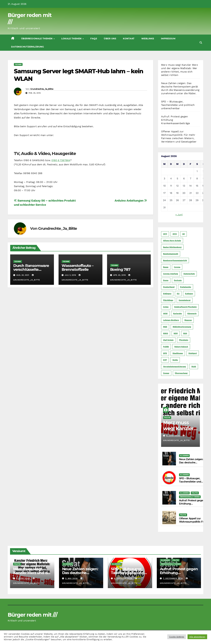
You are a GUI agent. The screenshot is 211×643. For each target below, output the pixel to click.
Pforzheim (183, 340)
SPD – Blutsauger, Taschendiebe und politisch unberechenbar (178, 105)
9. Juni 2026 (173, 436)
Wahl (193, 366)
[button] (201, 42)
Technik (18, 64)
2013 (175, 234)
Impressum (168, 38)
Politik (166, 347)
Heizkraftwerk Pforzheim (185, 307)
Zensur (166, 373)
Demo (165, 280)
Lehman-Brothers (171, 320)
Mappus (188, 320)
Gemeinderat (184, 300)
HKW (165, 313)
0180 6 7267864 (60, 160)
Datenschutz (189, 274)
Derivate (178, 280)
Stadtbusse (178, 353)
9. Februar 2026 (123, 578)
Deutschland (169, 287)
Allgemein (184, 455)
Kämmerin (191, 313)
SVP (165, 360)
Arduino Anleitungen (129, 200)
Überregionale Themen (37, 38)
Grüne (166, 307)
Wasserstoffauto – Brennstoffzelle (77, 267)
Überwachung (181, 373)
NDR (176, 333)
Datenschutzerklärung (27, 46)
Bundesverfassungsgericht (175, 260)
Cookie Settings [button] (176, 637)
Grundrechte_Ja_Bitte (41, 89)
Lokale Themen (71, 38)
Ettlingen (167, 294)
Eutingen (189, 294)
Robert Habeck (181, 347)
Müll (165, 327)
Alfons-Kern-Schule (172, 240)
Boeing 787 (120, 269)
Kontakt (129, 38)
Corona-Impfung (170, 274)
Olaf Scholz (168, 340)
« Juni (179, 214)
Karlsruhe (177, 313)
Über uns (110, 38)
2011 (165, 234)
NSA (185, 333)
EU (178, 294)
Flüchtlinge (168, 300)
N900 (165, 333)
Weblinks (147, 38)
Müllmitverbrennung (182, 327)
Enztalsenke (185, 287)
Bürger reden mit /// (32, 615)
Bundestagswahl (170, 254)
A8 (183, 234)
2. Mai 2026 (71, 578)
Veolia (175, 360)
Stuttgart (192, 353)
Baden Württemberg (172, 247)
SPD (165, 353)
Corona (177, 267)
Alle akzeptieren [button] (197, 637)
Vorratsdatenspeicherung (174, 366)
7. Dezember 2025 (173, 578)
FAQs (93, 38)
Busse (165, 267)
